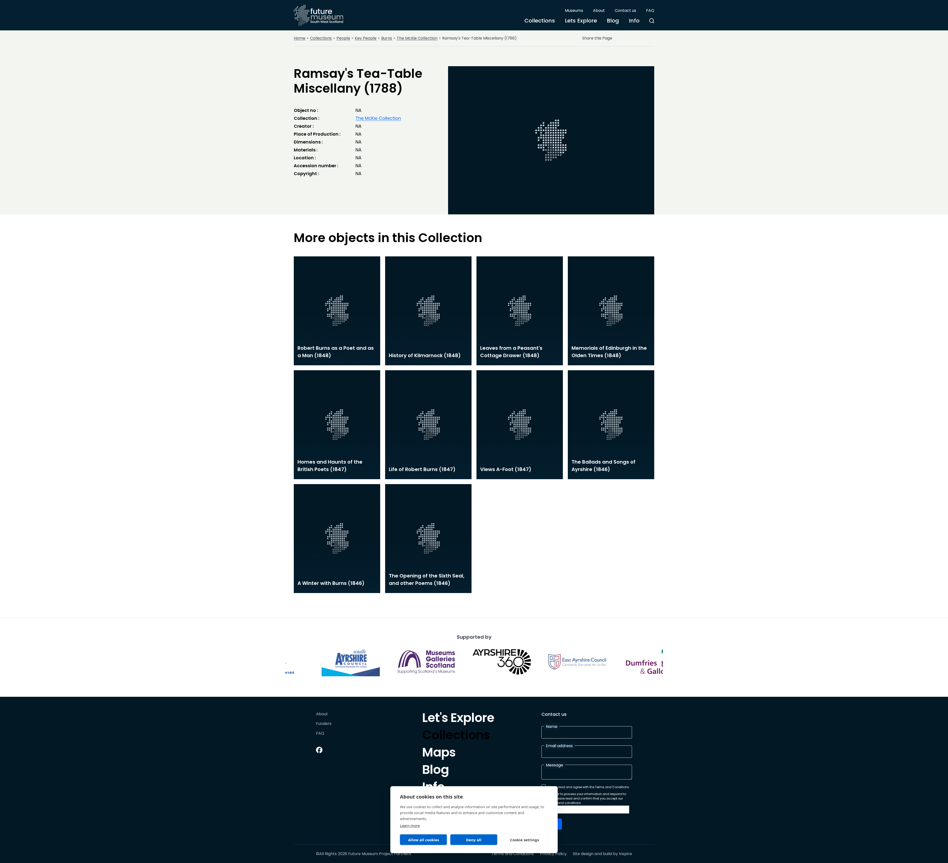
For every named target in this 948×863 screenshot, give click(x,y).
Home (299, 38)
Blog (613, 20)
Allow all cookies (423, 839)
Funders (324, 723)
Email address (559, 746)
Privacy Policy (553, 854)
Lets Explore (581, 20)
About (599, 10)
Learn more (410, 825)
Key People (365, 38)
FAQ (650, 10)
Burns (386, 38)
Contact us (625, 10)
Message (554, 765)
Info (634, 20)
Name (551, 726)
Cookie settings (524, 839)
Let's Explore (458, 719)
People (343, 38)
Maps (438, 753)
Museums (574, 10)
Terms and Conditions (512, 854)
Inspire (625, 854)
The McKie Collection (417, 38)
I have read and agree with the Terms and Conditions (588, 787)
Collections (539, 20)
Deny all (473, 839)
